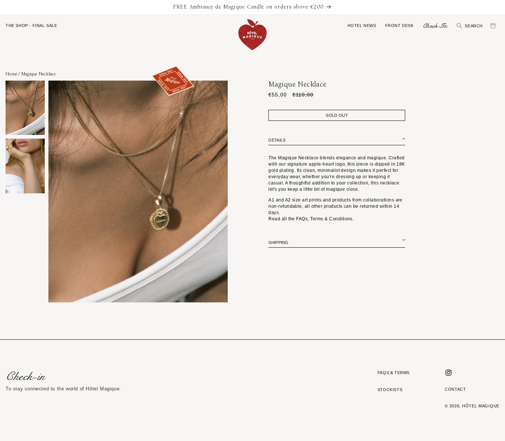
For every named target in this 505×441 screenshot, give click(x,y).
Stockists (389, 389)
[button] (31, 26)
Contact (455, 389)
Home (11, 74)
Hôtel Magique (480, 406)
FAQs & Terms (393, 372)
